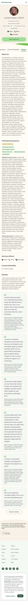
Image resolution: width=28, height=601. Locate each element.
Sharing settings (10, 596)
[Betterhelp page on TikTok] (11, 569)
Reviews (23, 50)
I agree (20, 596)
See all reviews (14, 512)
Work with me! (14, 39)
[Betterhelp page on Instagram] (7, 569)
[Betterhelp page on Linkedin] (18, 569)
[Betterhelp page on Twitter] (14, 569)
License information (13, 50)
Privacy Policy (7, 581)
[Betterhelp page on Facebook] (3, 569)
